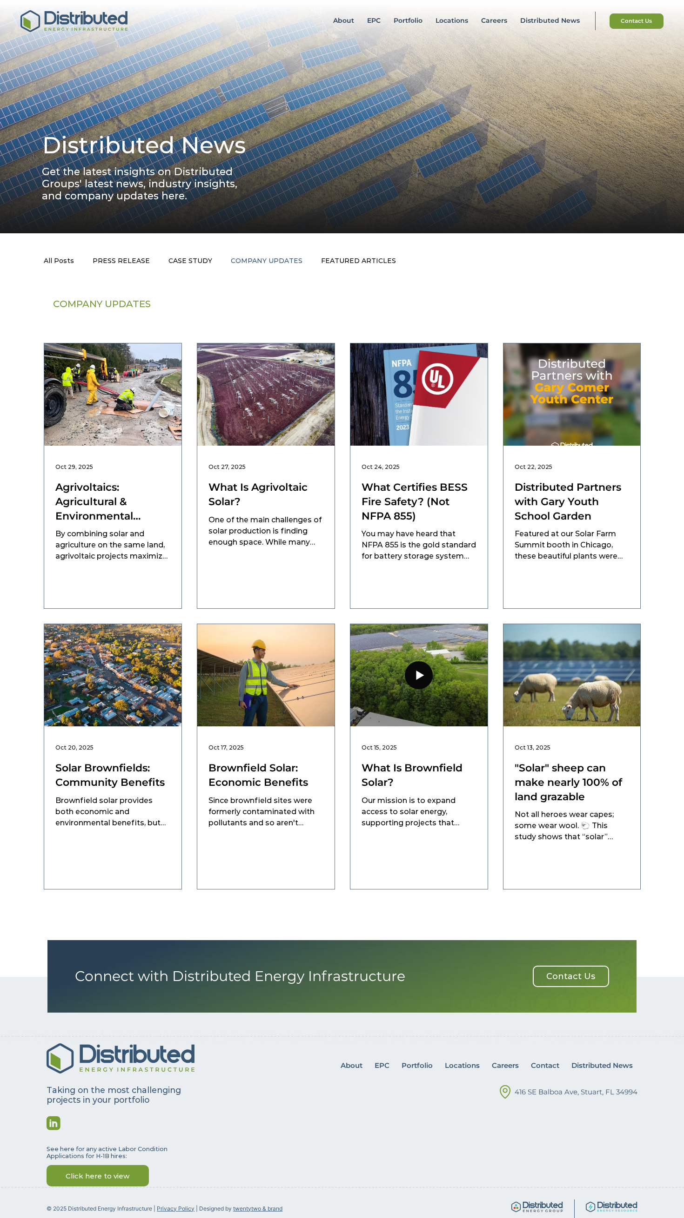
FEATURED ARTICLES (358, 261)
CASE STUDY (190, 261)
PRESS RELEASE (121, 261)
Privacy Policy (175, 1208)
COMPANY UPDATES (266, 261)
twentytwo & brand (257, 1208)
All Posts (59, 261)
